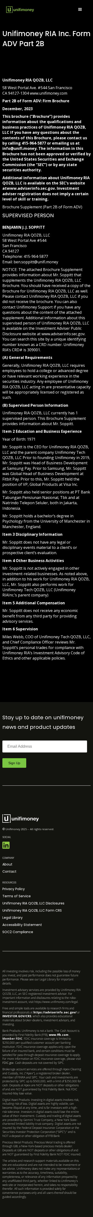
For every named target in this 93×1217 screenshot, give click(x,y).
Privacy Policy (13, 889)
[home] (20, 9)
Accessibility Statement (22, 924)
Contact (9, 871)
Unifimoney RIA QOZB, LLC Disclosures (33, 903)
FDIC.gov (8, 1063)
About (7, 864)
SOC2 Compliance (17, 932)
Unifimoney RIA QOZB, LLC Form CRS (32, 910)
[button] (80, 9)
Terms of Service (16, 896)
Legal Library (12, 917)
